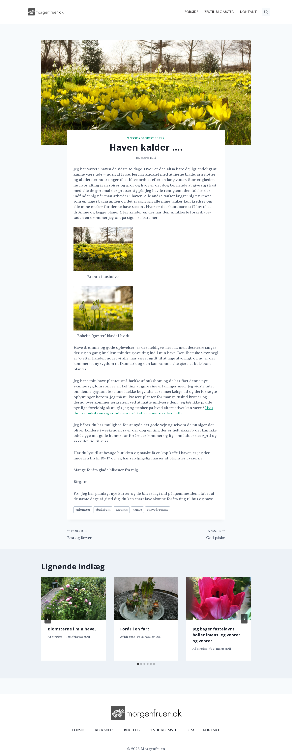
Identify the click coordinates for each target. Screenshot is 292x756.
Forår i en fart (134, 629)
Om (191, 730)
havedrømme (157, 509)
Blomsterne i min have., (72, 629)
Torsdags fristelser (145, 138)
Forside (191, 12)
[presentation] (73, 598)
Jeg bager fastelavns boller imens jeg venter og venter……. (216, 635)
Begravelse (105, 730)
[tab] (138, 664)
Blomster (82, 509)
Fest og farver (79, 534)
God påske (215, 534)
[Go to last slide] (47, 618)
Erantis (121, 509)
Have (137, 509)
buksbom (102, 509)
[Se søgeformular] (266, 12)
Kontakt (248, 12)
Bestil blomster (219, 12)
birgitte (57, 637)
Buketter (132, 730)
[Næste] (244, 618)
